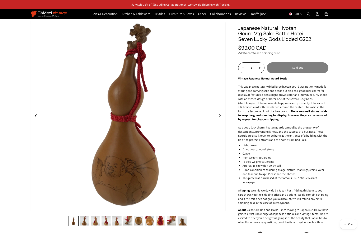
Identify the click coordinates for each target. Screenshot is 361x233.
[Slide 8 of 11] (149, 220)
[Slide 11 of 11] (182, 220)
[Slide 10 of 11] (171, 220)
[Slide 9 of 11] (160, 220)
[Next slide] (221, 116)
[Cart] (326, 14)
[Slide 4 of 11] (106, 220)
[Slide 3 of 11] (95, 220)
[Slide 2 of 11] (84, 220)
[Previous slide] (34, 116)
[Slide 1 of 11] (73, 220)
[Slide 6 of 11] (127, 220)
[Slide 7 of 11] (138, 220)
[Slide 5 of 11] (117, 220)
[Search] (308, 14)
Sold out (297, 67)
